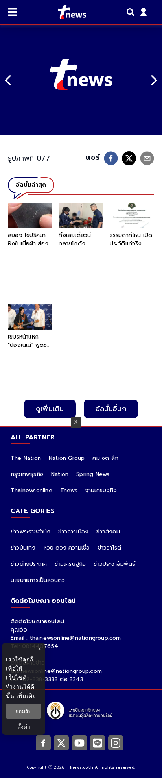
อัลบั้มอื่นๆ (111, 408)
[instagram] (115, 742)
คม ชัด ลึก (105, 458)
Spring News (92, 474)
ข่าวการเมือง (73, 532)
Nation (59, 474)
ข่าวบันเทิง (23, 548)
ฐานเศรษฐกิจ (101, 490)
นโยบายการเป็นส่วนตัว (38, 580)
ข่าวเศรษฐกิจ (70, 564)
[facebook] (111, 158)
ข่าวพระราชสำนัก (30, 532)
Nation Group (67, 458)
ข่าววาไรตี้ (110, 548)
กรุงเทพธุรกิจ (27, 474)
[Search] (132, 12)
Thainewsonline (31, 490)
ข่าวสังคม (108, 532)
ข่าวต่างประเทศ (29, 564)
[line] (97, 742)
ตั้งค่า (23, 726)
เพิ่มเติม (26, 695)
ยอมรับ (23, 711)
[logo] (67, 12)
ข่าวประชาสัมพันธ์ (114, 564)
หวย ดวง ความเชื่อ (67, 548)
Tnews (68, 490)
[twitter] (129, 158)
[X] (61, 742)
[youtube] (79, 742)
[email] (147, 158)
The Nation (26, 458)
